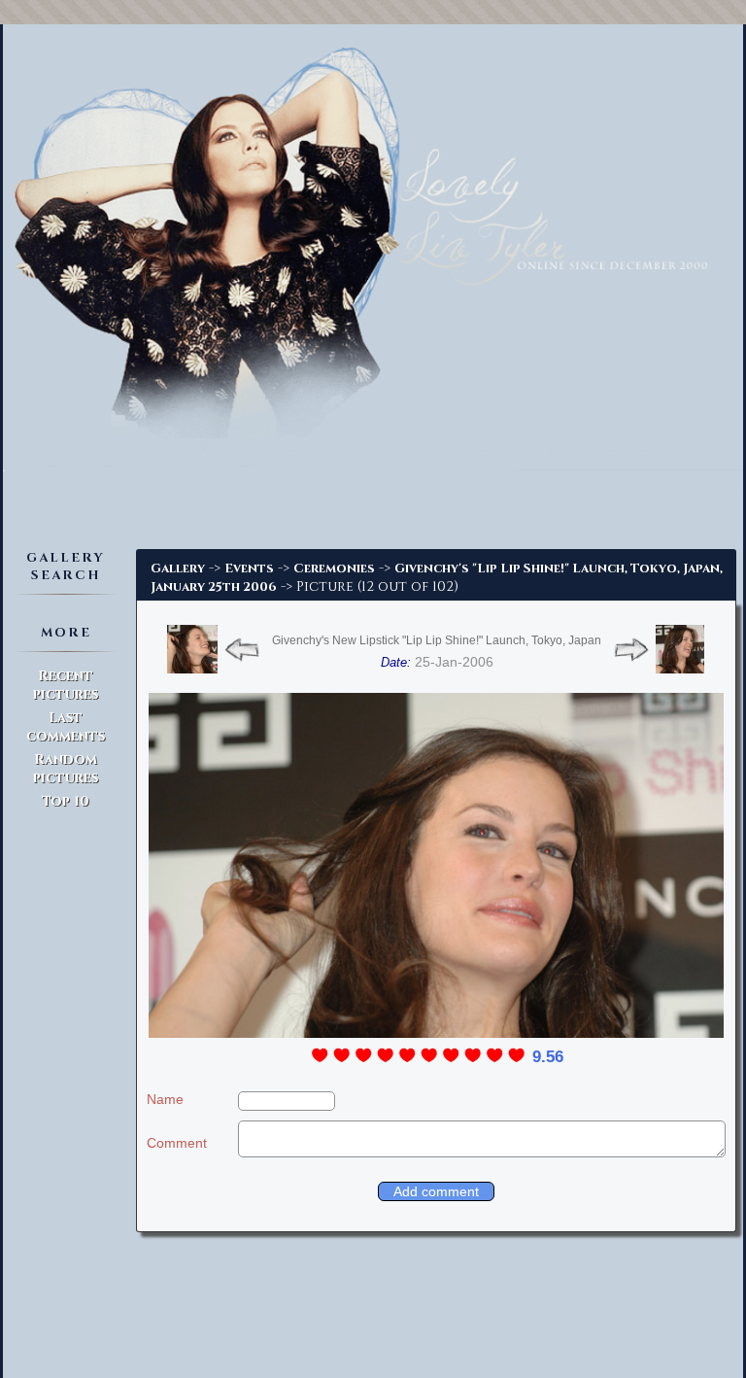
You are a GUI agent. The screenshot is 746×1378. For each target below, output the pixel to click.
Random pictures (65, 768)
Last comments (65, 726)
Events (249, 568)
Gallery (178, 568)
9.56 (547, 1057)
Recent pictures (65, 685)
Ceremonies (334, 568)
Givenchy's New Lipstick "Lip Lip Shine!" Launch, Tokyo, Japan (436, 640)
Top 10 (65, 801)
